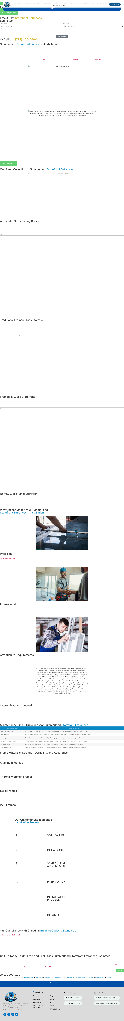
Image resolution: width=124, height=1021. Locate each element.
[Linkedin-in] (16, 1014)
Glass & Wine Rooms (70, 3)
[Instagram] (12, 1014)
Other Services (96, 3)
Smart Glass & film (84, 3)
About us (25, 3)
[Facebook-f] (4, 1014)
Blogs (105, 3)
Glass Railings (58, 3)
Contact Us (56, 6)
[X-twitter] (8, 1014)
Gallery (20, 3)
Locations (63, 6)
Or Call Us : (18, 39)
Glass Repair (47, 3)
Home (15, 3)
